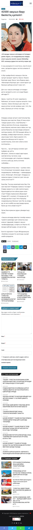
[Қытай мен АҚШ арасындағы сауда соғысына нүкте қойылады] (6, 482)
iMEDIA (22, 516)
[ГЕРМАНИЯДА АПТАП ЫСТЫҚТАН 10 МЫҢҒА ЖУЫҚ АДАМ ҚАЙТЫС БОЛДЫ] (6, 473)
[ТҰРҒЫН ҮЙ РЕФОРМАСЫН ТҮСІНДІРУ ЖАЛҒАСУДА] (24, 266)
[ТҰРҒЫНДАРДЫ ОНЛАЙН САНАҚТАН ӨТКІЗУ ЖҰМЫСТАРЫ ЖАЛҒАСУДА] (24, 288)
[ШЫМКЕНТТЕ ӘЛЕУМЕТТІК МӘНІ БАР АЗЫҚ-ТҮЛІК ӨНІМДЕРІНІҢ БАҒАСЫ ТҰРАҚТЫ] (8, 266)
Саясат (3, 8)
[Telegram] (21, 247)
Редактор (3, 19)
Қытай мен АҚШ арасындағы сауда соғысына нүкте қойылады (22, 481)
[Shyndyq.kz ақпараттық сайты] (16, 3)
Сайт (2, 350)
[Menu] (31, 3)
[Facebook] (5, 247)
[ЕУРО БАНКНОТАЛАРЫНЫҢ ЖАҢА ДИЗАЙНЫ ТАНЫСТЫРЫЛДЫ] (6, 465)
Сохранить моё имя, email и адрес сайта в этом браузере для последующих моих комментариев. (15, 359)
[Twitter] (9, 247)
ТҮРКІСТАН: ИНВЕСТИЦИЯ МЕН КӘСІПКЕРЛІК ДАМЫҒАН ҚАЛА (22, 490)
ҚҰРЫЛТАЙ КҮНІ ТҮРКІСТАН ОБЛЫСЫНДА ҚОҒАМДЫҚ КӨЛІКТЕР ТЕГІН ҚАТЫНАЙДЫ (8, 297)
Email (3, 343)
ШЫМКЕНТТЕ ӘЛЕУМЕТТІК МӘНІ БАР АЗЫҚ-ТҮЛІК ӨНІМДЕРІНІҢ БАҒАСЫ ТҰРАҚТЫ (8, 275)
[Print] (5, 251)
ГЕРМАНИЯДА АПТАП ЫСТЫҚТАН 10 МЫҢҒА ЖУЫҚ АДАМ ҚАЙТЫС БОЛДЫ (22, 472)
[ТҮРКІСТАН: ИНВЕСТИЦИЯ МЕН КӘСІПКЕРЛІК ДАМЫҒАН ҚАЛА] (6, 491)
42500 (9, 241)
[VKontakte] (13, 247)
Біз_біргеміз (15, 241)
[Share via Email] (25, 247)
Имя (3, 336)
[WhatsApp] (17, 247)
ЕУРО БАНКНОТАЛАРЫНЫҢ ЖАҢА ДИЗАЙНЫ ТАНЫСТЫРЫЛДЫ (21, 464)
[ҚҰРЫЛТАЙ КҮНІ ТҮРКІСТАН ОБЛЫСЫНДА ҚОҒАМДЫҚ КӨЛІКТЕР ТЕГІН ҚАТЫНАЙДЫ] (8, 288)
